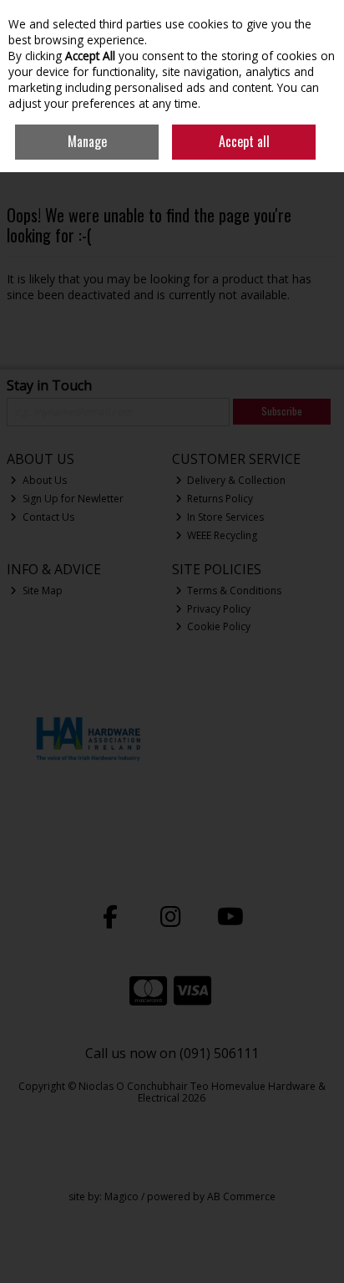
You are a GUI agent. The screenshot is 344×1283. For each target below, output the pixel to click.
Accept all (244, 141)
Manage (87, 141)
